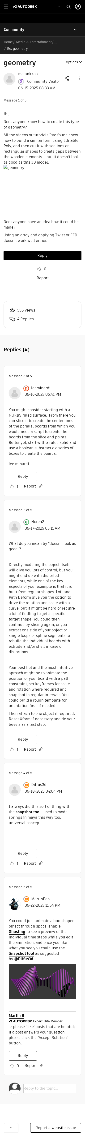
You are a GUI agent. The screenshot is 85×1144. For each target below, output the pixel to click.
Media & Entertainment (34, 42)
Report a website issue (55, 1127)
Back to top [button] (11, 1127)
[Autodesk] (25, 7)
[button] (79, 78)
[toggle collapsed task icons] (59, 7)
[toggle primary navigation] (8, 7)
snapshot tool (28, 812)
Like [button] (39, 269)
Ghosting (17, 931)
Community (14, 29)
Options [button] (72, 62)
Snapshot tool (21, 953)
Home (8, 42)
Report (43, 278)
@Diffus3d (23, 959)
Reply (42, 255)
